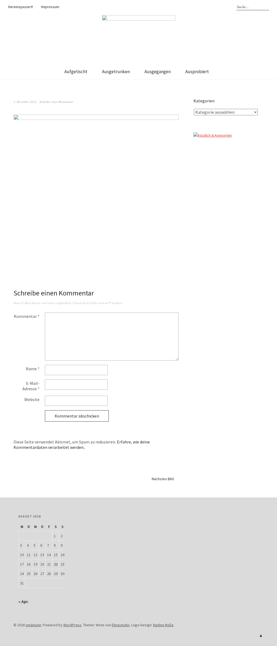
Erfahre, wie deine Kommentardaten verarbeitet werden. (82, 444)
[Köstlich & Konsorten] (212, 135)
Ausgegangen (157, 72)
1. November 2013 (25, 102)
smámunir (33, 625)
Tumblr (215, 7)
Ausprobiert (197, 72)
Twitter (207, 7)
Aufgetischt (75, 72)
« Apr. (23, 601)
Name (32, 368)
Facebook (191, 7)
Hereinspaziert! (20, 6)
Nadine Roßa (163, 625)
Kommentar (26, 316)
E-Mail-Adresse (30, 386)
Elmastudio (121, 625)
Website (31, 399)
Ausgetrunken (116, 72)
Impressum (50, 6)
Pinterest (223, 7)
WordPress (72, 625)
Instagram (199, 7)
